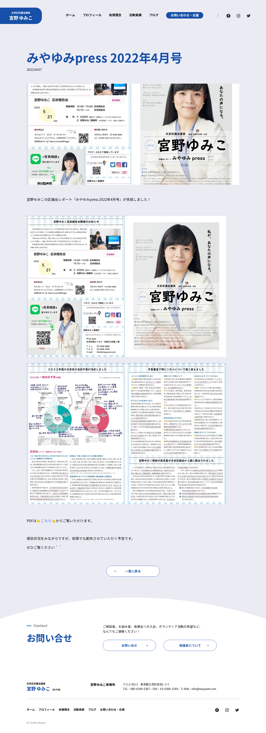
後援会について (190, 645)
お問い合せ (129, 645)
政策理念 (115, 15)
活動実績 (135, 15)
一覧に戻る (133, 571)
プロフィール (92, 15)
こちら (46, 520)
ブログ (154, 15)
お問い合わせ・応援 (185, 15)
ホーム (70, 15)
